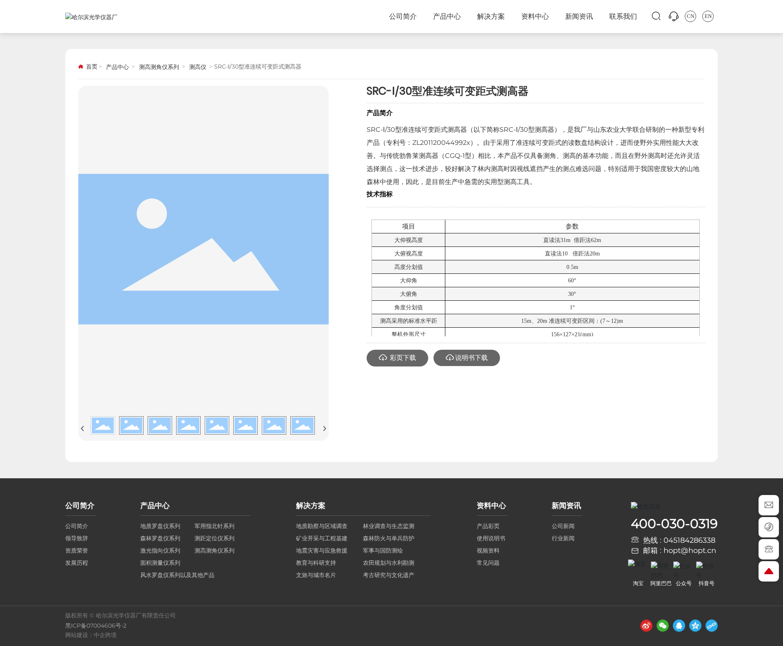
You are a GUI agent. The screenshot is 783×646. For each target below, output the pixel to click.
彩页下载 (402, 358)
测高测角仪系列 (159, 67)
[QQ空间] (695, 625)
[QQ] (679, 625)
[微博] (646, 625)
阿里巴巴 (661, 583)
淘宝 (638, 583)
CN (690, 16)
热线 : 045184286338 (679, 540)
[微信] (663, 625)
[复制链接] (712, 625)
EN (708, 16)
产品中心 (117, 67)
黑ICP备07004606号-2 (95, 625)
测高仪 (197, 67)
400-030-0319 (674, 523)
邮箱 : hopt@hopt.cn (679, 550)
